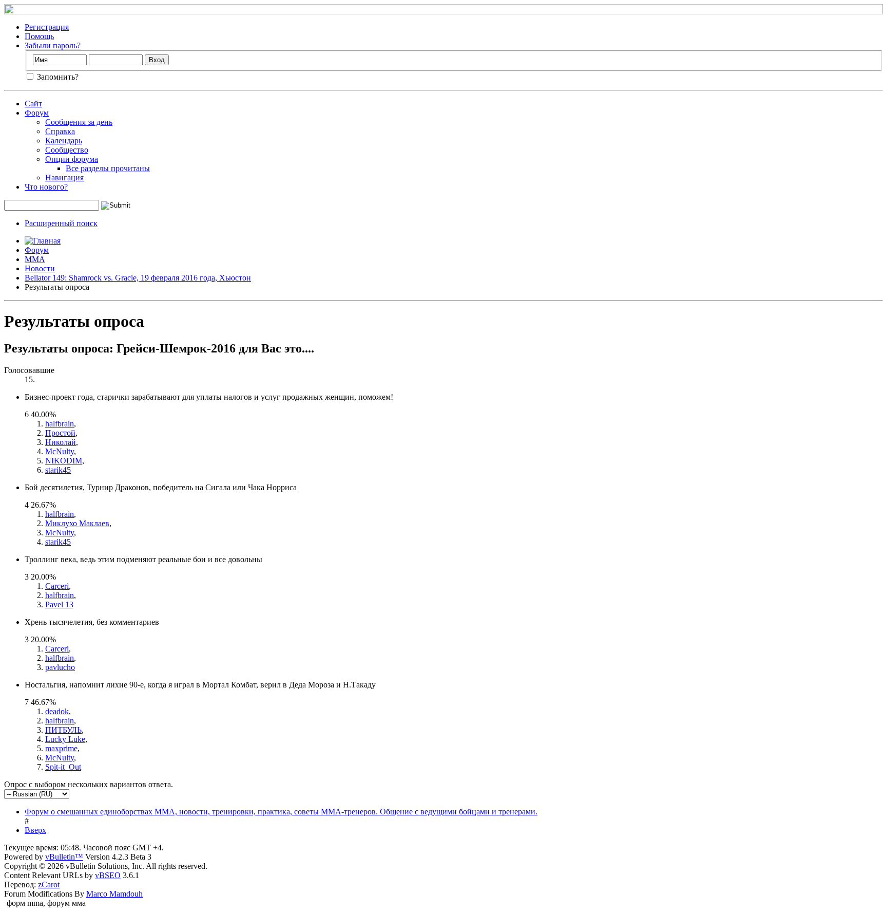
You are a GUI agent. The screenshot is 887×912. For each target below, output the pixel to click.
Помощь (39, 36)
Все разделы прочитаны (108, 168)
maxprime (61, 748)
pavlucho (60, 667)
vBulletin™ (64, 856)
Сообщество (66, 149)
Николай (60, 442)
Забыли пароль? (53, 45)
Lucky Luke (65, 739)
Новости (40, 268)
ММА (35, 259)
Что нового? (46, 186)
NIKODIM (63, 460)
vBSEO (108, 875)
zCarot (49, 884)
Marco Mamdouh (114, 893)
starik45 (58, 470)
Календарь (63, 140)
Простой (60, 433)
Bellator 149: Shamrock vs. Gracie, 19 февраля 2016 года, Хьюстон (138, 277)
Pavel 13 (59, 604)
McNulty (59, 451)
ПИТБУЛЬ (63, 729)
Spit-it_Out (63, 766)
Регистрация (47, 27)
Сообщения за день (78, 122)
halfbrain (59, 423)
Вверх (35, 830)
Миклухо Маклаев (77, 523)
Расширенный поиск (61, 223)
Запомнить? (57, 76)
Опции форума (71, 159)
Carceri (57, 586)
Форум (37, 112)
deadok (57, 711)
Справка (60, 131)
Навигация (64, 177)
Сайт (33, 103)
